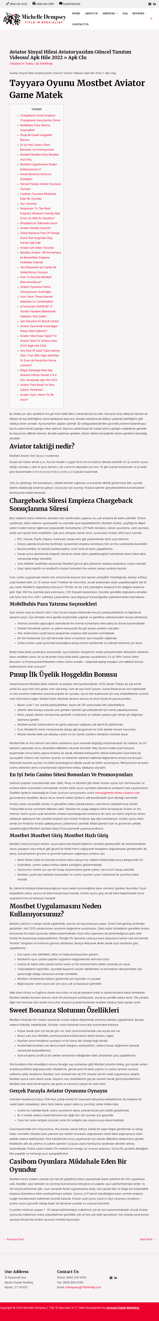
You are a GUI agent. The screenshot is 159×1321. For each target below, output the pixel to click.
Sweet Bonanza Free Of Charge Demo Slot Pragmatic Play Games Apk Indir (39, 237)
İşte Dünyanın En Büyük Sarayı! (39, 321)
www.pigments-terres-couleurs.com (117, 792)
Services (109, 13)
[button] (151, 18)
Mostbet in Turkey (22, 63)
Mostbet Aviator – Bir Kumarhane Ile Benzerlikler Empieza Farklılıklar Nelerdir (40, 257)
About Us (91, 13)
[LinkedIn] (154, 4)
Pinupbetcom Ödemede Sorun (38, 223)
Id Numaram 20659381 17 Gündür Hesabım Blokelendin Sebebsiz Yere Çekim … (38, 311)
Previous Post (13, 1239)
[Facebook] (149, 4)
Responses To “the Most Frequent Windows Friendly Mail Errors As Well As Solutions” (40, 213)
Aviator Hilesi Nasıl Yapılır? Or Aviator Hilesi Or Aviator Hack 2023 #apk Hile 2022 (38, 340)
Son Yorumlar (28, 203)
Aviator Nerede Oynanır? (35, 228)
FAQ (125, 13)
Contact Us (80, 24)
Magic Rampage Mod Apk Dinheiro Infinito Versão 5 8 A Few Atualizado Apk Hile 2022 (38, 375)
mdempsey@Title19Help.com (83, 1287)
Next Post (148, 1239)
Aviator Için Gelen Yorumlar (37, 247)
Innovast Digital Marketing (123, 1307)
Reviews (138, 13)
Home (76, 13)
